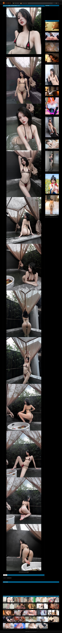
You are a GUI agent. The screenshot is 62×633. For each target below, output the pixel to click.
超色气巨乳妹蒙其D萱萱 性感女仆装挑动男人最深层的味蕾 (42, 609)
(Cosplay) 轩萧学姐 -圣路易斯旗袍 (41, 622)
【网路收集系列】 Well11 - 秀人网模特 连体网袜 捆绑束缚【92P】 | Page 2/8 (52, 173)
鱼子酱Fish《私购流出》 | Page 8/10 (49, 52)
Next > (28, 572)
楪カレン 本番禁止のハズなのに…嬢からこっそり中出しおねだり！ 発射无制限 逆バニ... (8, 622)
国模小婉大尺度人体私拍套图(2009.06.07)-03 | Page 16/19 (51, 139)
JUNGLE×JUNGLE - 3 (28, 609)
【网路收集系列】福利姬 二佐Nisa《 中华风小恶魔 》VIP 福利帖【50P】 (19, 622)
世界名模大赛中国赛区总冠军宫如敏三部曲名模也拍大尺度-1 (8, 609)
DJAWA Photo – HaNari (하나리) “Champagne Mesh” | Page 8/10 (52, 150)
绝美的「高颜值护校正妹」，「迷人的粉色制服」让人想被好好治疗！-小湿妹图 (19, 609)
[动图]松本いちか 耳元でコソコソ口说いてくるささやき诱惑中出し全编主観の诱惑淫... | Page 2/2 (52, 42)
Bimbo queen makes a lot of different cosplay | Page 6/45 (52, 116)
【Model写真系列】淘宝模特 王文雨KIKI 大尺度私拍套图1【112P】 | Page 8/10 (51, 64)
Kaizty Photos (7, 3)
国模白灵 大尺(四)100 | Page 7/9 (49, 86)
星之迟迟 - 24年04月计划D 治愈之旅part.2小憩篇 (53, 622)
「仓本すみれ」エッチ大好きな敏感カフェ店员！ (53, 609)
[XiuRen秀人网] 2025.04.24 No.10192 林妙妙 (31, 622)
